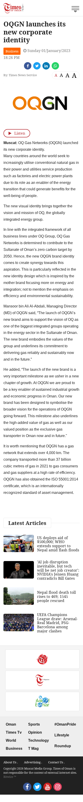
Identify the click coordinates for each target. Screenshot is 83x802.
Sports (34, 724)
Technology (38, 740)
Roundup (62, 746)
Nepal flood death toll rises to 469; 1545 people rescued (56, 596)
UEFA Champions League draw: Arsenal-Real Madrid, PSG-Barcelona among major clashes (57, 622)
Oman (11, 724)
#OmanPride (65, 724)
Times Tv (14, 732)
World (11, 740)
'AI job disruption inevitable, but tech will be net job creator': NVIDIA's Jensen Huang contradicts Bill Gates (58, 570)
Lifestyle (61, 735)
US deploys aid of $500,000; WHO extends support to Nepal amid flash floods (58, 544)
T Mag (33, 748)
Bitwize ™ (9, 777)
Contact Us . (56, 762)
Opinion (35, 732)
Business (12, 51)
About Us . (10, 762)
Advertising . (33, 762)
